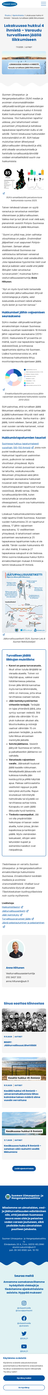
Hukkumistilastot (12, 907)
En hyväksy (24, 1387)
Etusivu (8, 15)
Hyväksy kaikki (24, 1378)
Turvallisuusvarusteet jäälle (18, 918)
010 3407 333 (13, 977)
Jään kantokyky (12, 915)
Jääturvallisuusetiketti (15, 911)
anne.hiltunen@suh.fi (17, 981)
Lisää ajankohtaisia (24, 1168)
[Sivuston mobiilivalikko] (43, 4)
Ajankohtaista (18, 15)
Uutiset (28, 47)
